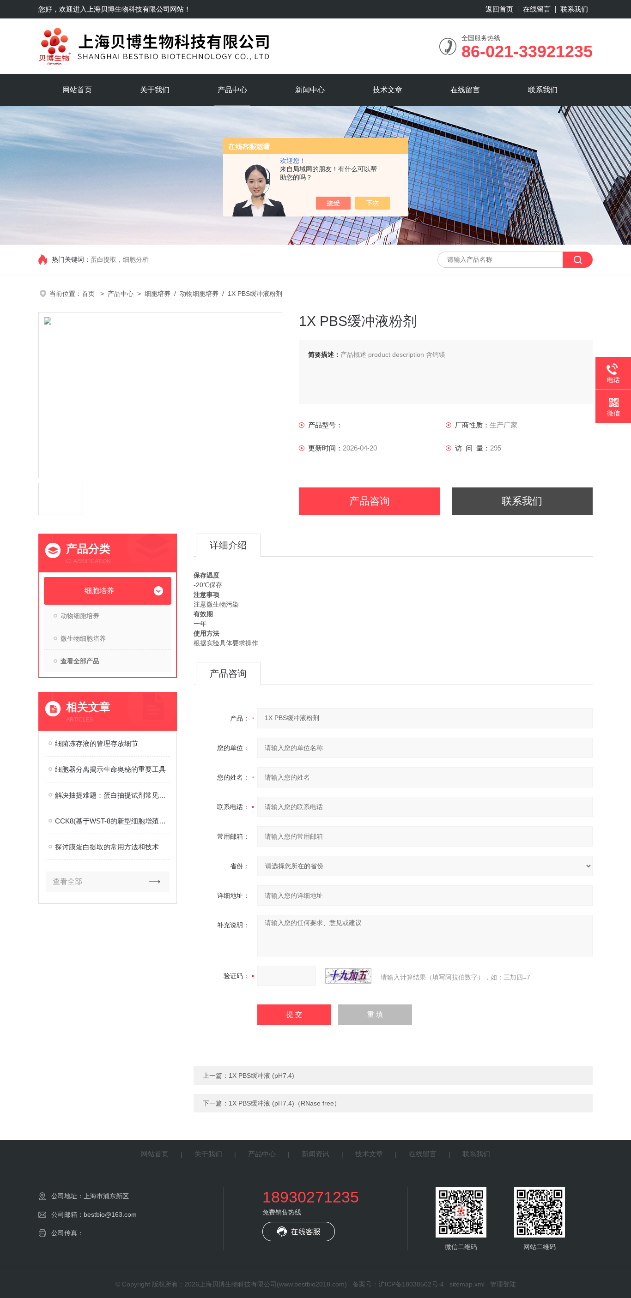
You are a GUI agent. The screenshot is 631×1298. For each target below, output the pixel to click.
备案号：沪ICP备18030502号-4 (398, 1284)
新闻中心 (310, 90)
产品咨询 (369, 501)
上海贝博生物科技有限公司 (128, 9)
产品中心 (232, 90)
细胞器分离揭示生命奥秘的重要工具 (110, 769)
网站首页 (77, 90)
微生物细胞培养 (83, 638)
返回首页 (499, 9)
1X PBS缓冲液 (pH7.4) (261, 1075)
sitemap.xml (467, 1284)
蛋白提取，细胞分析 (120, 259)
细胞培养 (157, 293)
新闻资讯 (315, 1154)
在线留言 (537, 9)
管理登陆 (503, 1284)
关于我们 (155, 90)
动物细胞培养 (199, 293)
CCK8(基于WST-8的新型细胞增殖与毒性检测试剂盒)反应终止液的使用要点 (112, 821)
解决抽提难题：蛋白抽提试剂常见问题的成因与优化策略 (112, 795)
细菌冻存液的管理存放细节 (96, 743)
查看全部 (67, 881)
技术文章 (387, 90)
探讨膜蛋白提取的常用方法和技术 (107, 847)
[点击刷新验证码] (348, 976)
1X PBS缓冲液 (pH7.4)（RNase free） (284, 1103)
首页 (89, 293)
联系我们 (574, 9)
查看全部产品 (80, 661)
